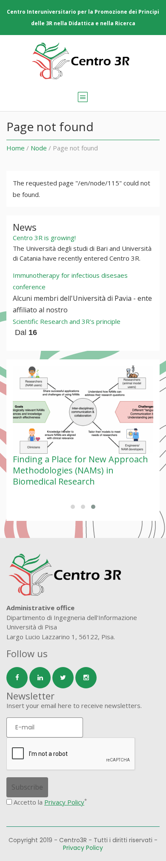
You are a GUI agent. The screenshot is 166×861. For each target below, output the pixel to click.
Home (15, 148)
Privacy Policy (64, 802)
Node (39, 148)
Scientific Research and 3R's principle (66, 321)
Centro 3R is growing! (44, 237)
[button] (73, 506)
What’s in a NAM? (94, 459)
